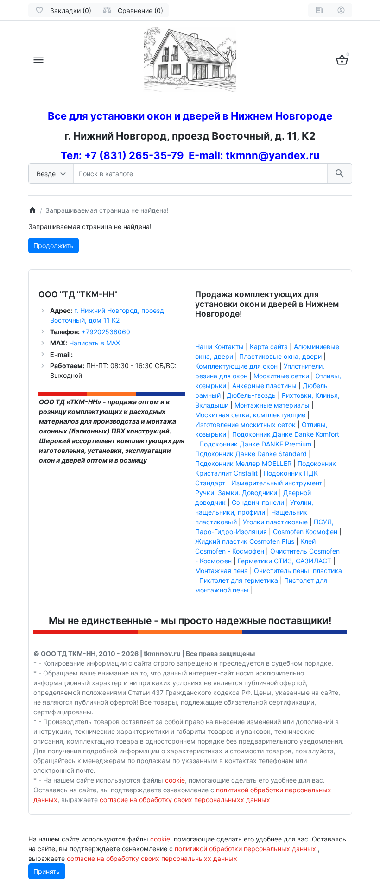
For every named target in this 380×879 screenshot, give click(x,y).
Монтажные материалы (272, 405)
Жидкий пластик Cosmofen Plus (244, 541)
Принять (46, 871)
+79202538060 (105, 332)
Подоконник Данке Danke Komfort (285, 434)
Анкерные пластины (264, 385)
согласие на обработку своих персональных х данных (185, 799)
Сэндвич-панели (258, 502)
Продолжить (53, 245)
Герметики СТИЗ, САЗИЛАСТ (284, 561)
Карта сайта (269, 346)
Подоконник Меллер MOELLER (243, 463)
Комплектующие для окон (236, 366)
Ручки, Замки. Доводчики (236, 493)
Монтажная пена (221, 570)
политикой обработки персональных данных (245, 849)
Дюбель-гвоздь (251, 395)
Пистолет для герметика (238, 580)
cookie (175, 780)
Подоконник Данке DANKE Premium (255, 444)
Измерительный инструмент (276, 483)
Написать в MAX (94, 343)
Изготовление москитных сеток (245, 424)
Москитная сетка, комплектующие (250, 415)
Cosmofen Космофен (305, 531)
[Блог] (319, 10)
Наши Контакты (219, 346)
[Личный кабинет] (341, 10)
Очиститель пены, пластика (298, 570)
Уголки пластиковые (275, 522)
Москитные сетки (281, 376)
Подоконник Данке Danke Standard (251, 454)
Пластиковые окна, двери (280, 356)
